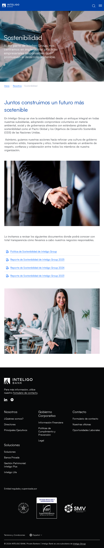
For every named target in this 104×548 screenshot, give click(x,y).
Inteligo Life (10, 472)
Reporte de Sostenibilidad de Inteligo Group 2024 (37, 267)
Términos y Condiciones (14, 535)
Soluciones (10, 451)
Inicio (6, 85)
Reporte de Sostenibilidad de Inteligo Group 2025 (37, 259)
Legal (41, 440)
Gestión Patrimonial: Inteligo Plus (15, 465)
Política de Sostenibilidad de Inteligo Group (33, 251)
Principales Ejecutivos (15, 430)
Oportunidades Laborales (86, 430)
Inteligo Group (79, 543)
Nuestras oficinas (82, 424)
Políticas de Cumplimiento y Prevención (46, 431)
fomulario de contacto (25, 392)
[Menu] (100, 5)
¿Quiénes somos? (13, 418)
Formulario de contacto (85, 418)
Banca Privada (11, 457)
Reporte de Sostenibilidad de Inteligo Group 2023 (37, 275)
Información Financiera (50, 422)
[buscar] (94, 5)
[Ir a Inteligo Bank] (10, 5)
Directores (10, 424)
